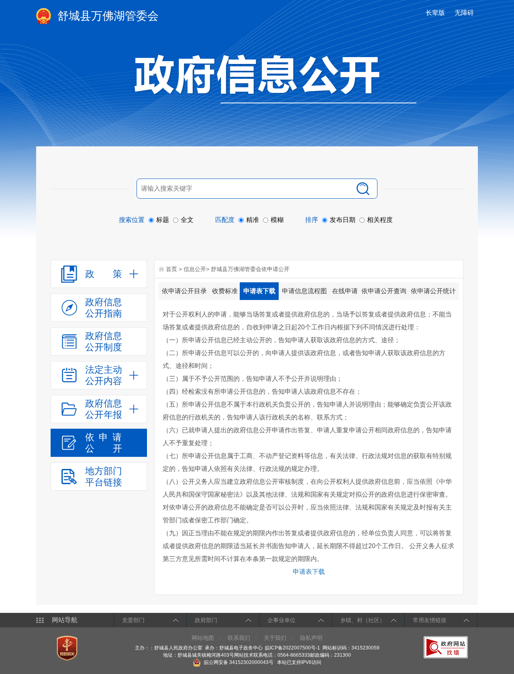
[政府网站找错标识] (447, 647)
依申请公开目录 (184, 291)
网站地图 (203, 638)
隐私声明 (311, 638)
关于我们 (275, 638)
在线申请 (345, 291)
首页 (171, 269)
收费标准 (225, 291)
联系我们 (239, 638)
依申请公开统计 (433, 291)
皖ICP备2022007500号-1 (292, 648)
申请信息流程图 (304, 291)
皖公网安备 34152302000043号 (238, 662)
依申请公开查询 (383, 291)
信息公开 (195, 269)
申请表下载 (259, 291)
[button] (436, 12)
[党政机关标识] (68, 648)
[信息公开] (275, 79)
